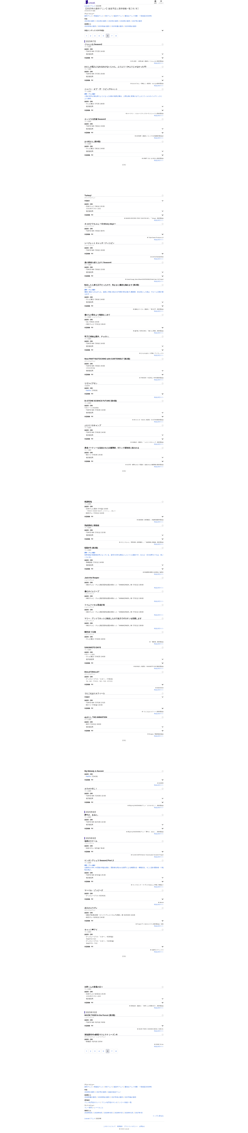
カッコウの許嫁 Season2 (95, 119)
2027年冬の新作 (117, 1097)
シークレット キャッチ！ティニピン (99, 243)
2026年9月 (98, 1113)
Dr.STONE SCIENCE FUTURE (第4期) (100, 401)
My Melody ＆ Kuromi (94, 771)
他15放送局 (90, 659)
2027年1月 (139, 1113)
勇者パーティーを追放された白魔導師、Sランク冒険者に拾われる (111, 448)
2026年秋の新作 (104, 1097)
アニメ (92, 6)
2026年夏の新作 (90, 1097)
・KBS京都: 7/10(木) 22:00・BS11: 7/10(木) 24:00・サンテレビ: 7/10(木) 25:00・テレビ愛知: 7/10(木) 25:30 (94, 413)
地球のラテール (90, 841)
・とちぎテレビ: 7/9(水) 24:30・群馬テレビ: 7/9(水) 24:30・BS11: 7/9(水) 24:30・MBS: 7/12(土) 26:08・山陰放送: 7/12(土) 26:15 (95, 346)
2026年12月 (129, 1113)
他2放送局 (89, 54)
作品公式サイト (159, 63)
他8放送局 (89, 371)
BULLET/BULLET (91, 672)
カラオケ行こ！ (90, 789)
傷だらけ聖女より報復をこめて (97, 315)
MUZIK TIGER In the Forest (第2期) (99, 1015)
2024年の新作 (101, 21)
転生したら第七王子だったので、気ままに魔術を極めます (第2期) (111, 285)
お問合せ (142, 1126)
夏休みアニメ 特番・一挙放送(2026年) (138, 16)
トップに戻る (157, 1116)
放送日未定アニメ (114, 1092)
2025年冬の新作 (90, 26)
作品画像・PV (88, 58)
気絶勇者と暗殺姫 (91, 525)
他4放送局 (89, 413)
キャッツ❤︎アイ (90, 930)
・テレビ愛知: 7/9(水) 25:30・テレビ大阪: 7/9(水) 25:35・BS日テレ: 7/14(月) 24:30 (94, 302)
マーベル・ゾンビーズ (93, 890)
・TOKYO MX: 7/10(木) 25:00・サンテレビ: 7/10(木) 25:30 (94, 457)
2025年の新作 (113, 21)
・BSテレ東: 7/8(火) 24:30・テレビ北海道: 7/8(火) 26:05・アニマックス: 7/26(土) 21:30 (95, 106)
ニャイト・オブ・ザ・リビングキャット (101, 89)
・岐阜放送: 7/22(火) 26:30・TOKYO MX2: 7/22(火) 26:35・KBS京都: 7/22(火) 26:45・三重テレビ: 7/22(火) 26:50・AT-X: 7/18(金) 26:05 (95, 727)
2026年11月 (118, 1113)
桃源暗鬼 (88, 502)
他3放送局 (89, 106)
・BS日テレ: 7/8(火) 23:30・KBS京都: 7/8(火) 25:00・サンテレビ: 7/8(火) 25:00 (94, 129)
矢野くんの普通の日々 (93, 987)
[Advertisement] (124, 179)
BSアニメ (108, 16)
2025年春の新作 (104, 26)
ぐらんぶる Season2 (93, 44)
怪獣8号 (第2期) (91, 548)
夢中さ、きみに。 (91, 815)
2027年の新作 (137, 21)
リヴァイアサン (90, 383)
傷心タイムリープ (91, 591)
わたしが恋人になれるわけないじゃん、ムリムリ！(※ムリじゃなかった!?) (115, 67)
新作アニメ (88, 16)
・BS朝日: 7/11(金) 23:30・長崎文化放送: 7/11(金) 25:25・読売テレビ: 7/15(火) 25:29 (95, 435)
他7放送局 (89, 798)
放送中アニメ (118, 16)
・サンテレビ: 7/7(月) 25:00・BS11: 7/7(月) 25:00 (94, 76)
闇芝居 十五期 (90, 632)
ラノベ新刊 (88, 1108)
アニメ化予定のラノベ (92, 1102)
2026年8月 (88, 1113)
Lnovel (86, 6)
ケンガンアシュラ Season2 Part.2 (99, 860)
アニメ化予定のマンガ (109, 1102)
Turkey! (87, 195)
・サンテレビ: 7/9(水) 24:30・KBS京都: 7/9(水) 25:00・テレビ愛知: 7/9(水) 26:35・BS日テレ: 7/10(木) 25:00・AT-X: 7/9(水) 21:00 (94, 272)
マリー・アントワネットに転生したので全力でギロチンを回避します (113, 618)
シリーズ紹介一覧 (125, 1102)
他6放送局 (89, 151)
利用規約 (120, 1126)
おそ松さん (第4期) (92, 142)
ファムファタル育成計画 (94, 605)
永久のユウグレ (90, 908)
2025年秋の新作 (130, 26)
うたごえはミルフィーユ (94, 693)
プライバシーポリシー (131, 1126)
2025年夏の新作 (117, 26)
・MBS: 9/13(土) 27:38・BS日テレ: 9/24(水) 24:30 (119, 878)
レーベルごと (98, 1108)
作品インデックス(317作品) (94, 30)
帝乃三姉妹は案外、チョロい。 (97, 336)
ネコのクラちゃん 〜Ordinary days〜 (100, 224)
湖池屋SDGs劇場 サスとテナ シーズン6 (100, 1035)
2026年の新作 (125, 21)
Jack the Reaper (91, 578)
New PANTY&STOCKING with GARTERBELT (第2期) (107, 359)
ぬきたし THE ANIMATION (95, 717)
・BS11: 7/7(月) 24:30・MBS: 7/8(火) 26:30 (92, 54)
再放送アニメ (98, 16)
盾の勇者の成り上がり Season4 (97, 262)
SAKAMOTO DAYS (92, 647)
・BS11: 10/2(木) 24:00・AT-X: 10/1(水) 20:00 (92, 999)
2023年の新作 (89, 21)
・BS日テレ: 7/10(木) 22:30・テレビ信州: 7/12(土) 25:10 (94, 211)
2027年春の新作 (130, 1097)
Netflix (88, 390)
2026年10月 (108, 1113)
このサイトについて (109, 1126)
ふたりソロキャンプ (92, 425)
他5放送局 (89, 272)
